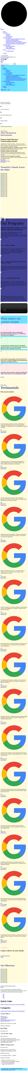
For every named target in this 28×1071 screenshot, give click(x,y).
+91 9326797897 (4, 1017)
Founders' (8, 35)
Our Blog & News (10, 51)
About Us (5, 32)
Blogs (4, 86)
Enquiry (2, 1004)
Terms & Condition (5, 1069)
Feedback (23, 1011)
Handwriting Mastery (10, 48)
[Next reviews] (1, 943)
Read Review (3, 432)
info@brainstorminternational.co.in (8, 1020)
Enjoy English (9, 47)
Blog (4, 49)
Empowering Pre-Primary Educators (14, 41)
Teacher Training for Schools (14, 1011)
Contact (5, 53)
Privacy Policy (12, 1004)
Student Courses (6, 45)
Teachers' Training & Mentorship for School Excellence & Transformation (15, 39)
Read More (3, 159)
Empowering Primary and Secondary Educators (16, 42)
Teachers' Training (7, 37)
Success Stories (9, 36)
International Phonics (10, 46)
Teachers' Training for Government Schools (15, 43)
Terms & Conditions (20, 1004)
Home (4, 31)
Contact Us (6, 1004)
